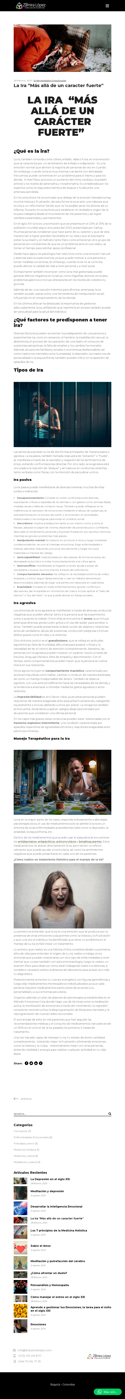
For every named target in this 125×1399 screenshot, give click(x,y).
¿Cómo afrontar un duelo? (49, 1273)
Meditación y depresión (47, 1191)
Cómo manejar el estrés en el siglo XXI (58, 1297)
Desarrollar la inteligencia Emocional (56, 1206)
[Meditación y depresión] (20, 1193)
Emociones (38, 1324)
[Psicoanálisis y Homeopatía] (20, 1287)
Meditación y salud (25, 1162)
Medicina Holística (25, 1149)
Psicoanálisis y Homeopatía (50, 1285)
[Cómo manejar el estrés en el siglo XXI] (20, 1298)
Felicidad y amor (24, 1143)
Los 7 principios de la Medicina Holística (59, 1230)
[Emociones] (20, 1326)
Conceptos (20, 1131)
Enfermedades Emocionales (50, 80)
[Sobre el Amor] (20, 1247)
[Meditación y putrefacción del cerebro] (20, 1263)
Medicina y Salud (24, 1155)
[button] (108, 1392)
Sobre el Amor (41, 1245)
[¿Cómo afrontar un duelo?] (20, 1274)
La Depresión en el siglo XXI (50, 1179)
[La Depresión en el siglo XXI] (20, 1180)
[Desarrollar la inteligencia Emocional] (20, 1208)
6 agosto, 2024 (38, 1195)
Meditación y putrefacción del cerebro (58, 1261)
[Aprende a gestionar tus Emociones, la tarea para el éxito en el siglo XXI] (20, 1311)
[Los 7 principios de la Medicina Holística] (20, 1232)
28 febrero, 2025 (23, 80)
